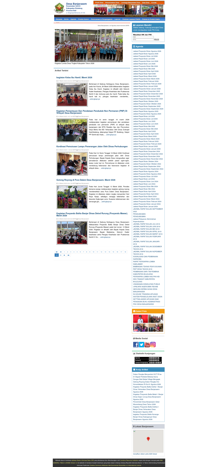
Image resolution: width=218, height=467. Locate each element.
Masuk (156, 39)
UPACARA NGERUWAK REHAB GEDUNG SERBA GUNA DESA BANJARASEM (145, 289)
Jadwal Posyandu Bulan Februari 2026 (147, 83)
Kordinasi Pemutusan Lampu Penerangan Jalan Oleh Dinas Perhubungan (92, 146)
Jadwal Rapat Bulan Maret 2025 (145, 136)
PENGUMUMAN (139, 214)
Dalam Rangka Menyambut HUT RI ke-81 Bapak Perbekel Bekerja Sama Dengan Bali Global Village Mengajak (147, 376)
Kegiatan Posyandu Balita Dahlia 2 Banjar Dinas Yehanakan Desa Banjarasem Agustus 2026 (145, 409)
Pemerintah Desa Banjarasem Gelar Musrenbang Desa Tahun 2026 (146, 403)
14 (109, 252)
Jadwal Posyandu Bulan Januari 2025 (147, 149)
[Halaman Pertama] (57, 251)
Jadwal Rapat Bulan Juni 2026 (144, 63)
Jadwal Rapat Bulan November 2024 (146, 156)
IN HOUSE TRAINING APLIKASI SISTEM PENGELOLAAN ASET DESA (147, 295)
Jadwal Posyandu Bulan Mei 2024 (145, 186)
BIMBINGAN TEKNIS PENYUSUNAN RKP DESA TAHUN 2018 (147, 267)
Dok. (57, 23)
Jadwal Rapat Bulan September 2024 (146, 166)
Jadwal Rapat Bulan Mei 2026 (144, 68)
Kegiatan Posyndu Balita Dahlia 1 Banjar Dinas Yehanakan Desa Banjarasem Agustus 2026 (148, 389)
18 (125, 252)
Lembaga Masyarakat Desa (130, 2)
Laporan (117, 19)
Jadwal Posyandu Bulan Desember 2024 (148, 154)
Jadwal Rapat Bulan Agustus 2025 (145, 111)
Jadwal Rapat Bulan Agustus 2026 (145, 53)
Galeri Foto (141, 311)
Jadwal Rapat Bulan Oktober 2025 (145, 101)
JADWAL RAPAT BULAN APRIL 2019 (147, 231)
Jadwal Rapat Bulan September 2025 (146, 106)
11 (97, 252)
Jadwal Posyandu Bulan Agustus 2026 (147, 51)
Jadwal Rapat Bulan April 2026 (144, 73)
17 (121, 252)
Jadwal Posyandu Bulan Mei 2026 (145, 66)
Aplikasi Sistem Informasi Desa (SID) (83, 460)
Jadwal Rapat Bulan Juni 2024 (144, 184)
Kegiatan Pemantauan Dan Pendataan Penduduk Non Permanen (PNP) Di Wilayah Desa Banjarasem (91, 111)
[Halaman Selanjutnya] (65, 255)
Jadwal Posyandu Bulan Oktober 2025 (147, 103)
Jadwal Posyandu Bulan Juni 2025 (145, 123)
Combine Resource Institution (129, 460)
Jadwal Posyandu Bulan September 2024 (148, 169)
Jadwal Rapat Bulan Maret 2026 (145, 76)
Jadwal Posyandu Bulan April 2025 (146, 134)
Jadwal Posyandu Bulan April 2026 (146, 71)
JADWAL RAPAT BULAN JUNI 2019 (146, 226)
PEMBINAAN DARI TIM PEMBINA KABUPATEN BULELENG (146, 272)
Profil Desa (99, 2)
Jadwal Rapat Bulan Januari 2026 (145, 86)
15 (113, 252)
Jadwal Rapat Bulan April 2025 (144, 131)
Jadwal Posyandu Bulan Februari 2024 (147, 201)
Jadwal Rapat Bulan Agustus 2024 (145, 171)
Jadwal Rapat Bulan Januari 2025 (145, 146)
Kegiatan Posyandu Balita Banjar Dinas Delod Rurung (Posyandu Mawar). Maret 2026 (92, 214)
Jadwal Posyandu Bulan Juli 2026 (145, 56)
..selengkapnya (94, 99)
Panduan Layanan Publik (131, 19)
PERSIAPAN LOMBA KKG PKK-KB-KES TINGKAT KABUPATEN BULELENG (146, 279)
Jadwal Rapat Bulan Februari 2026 (146, 81)
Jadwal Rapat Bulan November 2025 (146, 96)
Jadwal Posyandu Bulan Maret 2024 (146, 199)
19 (56, 255)
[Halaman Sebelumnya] (61, 251)
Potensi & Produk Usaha (151, 19)
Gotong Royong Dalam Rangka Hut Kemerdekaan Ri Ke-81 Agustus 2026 (147, 382)
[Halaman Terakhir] (69, 255)
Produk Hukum (83, 19)
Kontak (153, 2)
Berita (66, 19)
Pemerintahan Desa (112, 2)
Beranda (59, 19)
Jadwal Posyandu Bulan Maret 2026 (146, 78)
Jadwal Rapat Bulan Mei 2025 (144, 126)
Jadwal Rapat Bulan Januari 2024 (145, 206)
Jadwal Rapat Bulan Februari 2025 (146, 141)
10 (93, 252)
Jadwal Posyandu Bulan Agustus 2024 (147, 174)
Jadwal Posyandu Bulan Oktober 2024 (147, 164)
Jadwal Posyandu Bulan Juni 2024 (145, 181)
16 (117, 252)
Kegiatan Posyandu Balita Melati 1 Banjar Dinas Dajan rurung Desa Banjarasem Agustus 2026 (148, 396)
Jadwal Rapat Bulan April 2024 (144, 191)
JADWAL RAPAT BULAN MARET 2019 (147, 234)
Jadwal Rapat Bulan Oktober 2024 (145, 161)
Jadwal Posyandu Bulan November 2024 (148, 159)
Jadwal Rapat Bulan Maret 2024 (145, 196)
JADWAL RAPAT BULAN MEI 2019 (146, 229)
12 (101, 252)
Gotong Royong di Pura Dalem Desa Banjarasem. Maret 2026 (85, 179)
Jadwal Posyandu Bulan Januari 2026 (147, 88)
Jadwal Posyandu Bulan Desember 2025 (148, 93)
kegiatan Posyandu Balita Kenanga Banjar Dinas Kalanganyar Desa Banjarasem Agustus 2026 (146, 416)
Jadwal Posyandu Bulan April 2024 (146, 194)
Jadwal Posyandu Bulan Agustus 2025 (147, 113)
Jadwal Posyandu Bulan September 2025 (148, 108)
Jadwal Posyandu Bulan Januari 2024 (147, 204)
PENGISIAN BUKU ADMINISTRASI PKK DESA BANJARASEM (146, 302)
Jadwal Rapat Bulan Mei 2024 (144, 189)
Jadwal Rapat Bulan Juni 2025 (144, 121)
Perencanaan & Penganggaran (101, 19)
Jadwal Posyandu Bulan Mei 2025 (145, 129)
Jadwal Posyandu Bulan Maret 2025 (146, 139)
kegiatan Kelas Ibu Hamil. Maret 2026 (74, 77)
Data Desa (145, 2)
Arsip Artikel (141, 369)
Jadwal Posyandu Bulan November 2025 (148, 98)
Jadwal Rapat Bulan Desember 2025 (146, 91)
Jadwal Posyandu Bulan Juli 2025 (145, 118)
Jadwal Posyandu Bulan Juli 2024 (145, 176)
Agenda (73, 19)
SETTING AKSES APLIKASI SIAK (146, 299)
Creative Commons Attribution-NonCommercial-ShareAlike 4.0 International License (115, 465)
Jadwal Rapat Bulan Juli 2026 (144, 58)
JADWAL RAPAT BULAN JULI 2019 (146, 224)
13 (105, 252)
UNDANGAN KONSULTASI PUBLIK (146, 284)
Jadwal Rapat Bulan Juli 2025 (144, 116)
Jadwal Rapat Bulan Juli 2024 (144, 179)
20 (60, 255)
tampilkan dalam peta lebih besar (145, 454)
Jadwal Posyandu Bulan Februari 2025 (147, 144)
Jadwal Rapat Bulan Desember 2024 (146, 151)
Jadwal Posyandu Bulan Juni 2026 (145, 61)
